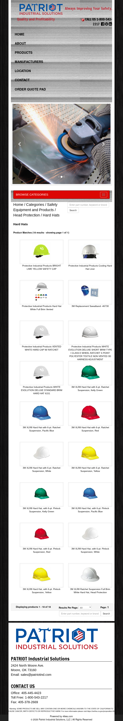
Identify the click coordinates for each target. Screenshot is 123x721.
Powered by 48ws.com (61, 716)
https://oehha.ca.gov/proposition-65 (101, 711)
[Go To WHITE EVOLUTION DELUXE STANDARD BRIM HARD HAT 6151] (41, 372)
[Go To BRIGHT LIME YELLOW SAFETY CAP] (41, 250)
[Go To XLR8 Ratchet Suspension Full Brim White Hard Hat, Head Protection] (90, 574)
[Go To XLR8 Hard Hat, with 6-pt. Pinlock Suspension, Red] (41, 533)
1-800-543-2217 (36, 697)
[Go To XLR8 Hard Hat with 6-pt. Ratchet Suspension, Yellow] (90, 453)
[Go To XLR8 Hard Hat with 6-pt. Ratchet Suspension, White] (41, 453)
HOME (19, 34)
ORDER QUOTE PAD (30, 89)
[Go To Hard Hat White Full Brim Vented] (41, 291)
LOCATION (23, 70)
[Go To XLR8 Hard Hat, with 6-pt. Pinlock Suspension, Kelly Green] (41, 493)
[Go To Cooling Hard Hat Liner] (90, 250)
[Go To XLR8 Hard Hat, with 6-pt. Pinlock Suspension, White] (90, 533)
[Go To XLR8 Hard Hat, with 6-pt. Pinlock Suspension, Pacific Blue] (90, 493)
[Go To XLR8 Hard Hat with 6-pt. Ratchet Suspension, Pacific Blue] (41, 412)
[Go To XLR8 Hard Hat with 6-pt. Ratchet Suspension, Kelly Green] (90, 372)
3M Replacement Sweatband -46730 (90, 306)
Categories (35, 204)
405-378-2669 (27, 702)
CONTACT (22, 79)
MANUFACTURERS (29, 61)
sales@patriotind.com (36, 674)
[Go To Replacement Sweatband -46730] (90, 291)
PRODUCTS (23, 52)
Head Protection (26, 215)
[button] (19, 144)
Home (18, 204)
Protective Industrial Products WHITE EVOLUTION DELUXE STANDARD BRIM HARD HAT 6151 (41, 390)
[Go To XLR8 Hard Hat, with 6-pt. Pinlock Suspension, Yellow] (41, 574)
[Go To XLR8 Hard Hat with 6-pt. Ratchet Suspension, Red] (90, 412)
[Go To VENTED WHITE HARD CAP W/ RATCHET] (41, 331)
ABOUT (20, 43)
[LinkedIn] (110, 24)
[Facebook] (102, 24)
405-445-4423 (31, 693)
